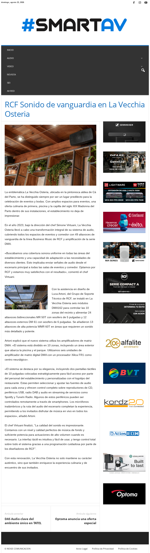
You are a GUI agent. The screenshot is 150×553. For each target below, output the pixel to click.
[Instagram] (140, 3)
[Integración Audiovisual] (75, 25)
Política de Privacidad (103, 548)
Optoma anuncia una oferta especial (75, 521)
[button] (143, 70)
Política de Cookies (127, 548)
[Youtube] (146, 3)
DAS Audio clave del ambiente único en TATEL (23, 521)
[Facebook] (133, 3)
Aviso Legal (82, 548)
